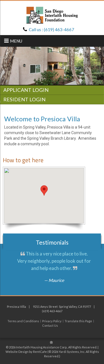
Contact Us (50, 325)
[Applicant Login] (52, 90)
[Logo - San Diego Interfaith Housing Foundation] (52, 14)
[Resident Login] (52, 100)
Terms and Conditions (23, 321)
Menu (16, 40)
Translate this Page (78, 321)
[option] (52, 66)
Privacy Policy (52, 321)
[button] (44, 190)
